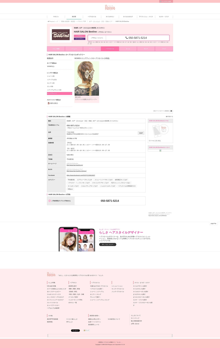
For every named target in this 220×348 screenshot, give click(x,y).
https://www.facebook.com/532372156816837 (81, 175)
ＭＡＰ (146, 49)
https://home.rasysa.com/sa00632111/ (157, 215)
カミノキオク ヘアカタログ (55, 297)
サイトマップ (134, 318)
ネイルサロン (110, 16)
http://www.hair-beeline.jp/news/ (76, 171)
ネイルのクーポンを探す (140, 291)
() (50, 66)
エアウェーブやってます (84, 180)
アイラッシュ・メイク (146, 16)
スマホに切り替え (155, 141)
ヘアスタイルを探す (96, 289)
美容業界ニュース (93, 324)
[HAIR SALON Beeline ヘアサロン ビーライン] (60, 35)
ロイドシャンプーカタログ (55, 300)
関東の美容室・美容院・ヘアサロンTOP (73, 21)
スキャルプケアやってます (100, 183)
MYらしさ (69, 322)
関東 (70, 289)
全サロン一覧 (73, 302)
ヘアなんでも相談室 (53, 308)
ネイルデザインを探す (140, 286)
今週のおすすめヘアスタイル (99, 286)
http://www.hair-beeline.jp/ (75, 165)
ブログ (164, 49)
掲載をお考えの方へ (94, 319)
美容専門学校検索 (52, 319)
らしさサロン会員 (166, 1)
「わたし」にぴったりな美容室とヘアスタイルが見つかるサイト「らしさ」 (81, 275)
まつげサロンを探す (139, 294)
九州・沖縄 (80, 294)
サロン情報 (56, 49)
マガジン (56, 16)
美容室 (74, 16)
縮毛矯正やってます (121, 180)
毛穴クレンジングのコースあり (121, 183)
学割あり (70, 189)
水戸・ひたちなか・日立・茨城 (81, 121)
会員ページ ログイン (94, 322)
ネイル (128, 49)
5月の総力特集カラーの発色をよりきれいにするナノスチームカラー (56, 288)
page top (213, 223)
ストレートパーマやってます (104, 180)
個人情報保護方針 (136, 321)
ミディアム (100, 291)
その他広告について (114, 319)
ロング (99, 294)
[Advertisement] (110, 260)
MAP (141, 133)
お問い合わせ (134, 323)
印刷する (170, 116)
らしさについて (135, 315)
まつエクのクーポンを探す (141, 297)
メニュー (74, 49)
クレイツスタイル (52, 302)
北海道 (71, 291)
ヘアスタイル (92, 16)
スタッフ (92, 49)
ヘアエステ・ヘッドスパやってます (79, 183)
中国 (70, 294)
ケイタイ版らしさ (71, 319)
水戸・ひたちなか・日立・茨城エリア (100, 21)
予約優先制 (71, 180)
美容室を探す (73, 286)
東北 (75, 291)
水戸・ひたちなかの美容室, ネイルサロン (105, 121)
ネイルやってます (73, 186)
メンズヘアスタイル (118, 291)
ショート (93, 291)
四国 (74, 294)
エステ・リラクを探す (140, 300)
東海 (78, 289)
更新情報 (49, 322)
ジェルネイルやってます (107, 186)
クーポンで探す (73, 297)
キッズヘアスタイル (118, 289)
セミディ (93, 294)
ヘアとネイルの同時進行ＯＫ (127, 186)
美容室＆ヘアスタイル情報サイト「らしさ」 (110, 342)
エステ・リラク (164, 16)
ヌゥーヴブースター (53, 305)
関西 (74, 289)
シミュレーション (117, 286)
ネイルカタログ (128, 16)
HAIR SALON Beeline (93, 31)
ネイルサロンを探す (139, 289)
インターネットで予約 (75, 300)
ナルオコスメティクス (54, 294)
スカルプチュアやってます (89, 186)
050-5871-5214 (137, 37)
